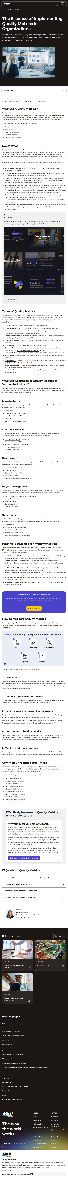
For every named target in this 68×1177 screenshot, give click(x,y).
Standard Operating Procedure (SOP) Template (15, 1086)
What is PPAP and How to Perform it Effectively (15, 1072)
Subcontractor (10, 532)
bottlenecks (11, 192)
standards (49, 154)
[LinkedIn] (19, 1143)
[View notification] (57, 5)
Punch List (8, 530)
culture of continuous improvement (45, 767)
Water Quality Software (8, 1044)
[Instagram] (24, 1143)
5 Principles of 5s (7, 1059)
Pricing (35, 1117)
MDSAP (4, 1095)
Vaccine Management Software (11, 1031)
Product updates (38, 1124)
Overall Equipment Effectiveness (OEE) (17, 413)
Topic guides (10, 9)
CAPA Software (6, 1027)
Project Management (15, 486)
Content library (37, 1140)
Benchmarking (10, 799)
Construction (10, 514)
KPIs (58, 556)
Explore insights (11, 299)
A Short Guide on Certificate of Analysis (13, 1054)
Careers (53, 1144)
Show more (58, 936)
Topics (4, 1051)
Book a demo (37, 1120)
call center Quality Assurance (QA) (28, 350)
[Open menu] (62, 4)
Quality (17, 9)
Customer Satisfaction (12, 439)
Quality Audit (5, 1091)
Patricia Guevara (14, 101)
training (38, 573)
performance (9, 563)
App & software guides (40, 1144)
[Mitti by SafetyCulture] (7, 4)
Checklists (5, 1078)
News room (54, 1147)
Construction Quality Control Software (13, 1035)
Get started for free (34, 608)
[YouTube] (14, 1143)
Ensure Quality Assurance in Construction (14, 1063)
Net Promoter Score (11, 442)
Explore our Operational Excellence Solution (24, 858)
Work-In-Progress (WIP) (13, 421)
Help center (54, 1117)
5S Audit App (5, 1040)
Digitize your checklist (58, 1130)
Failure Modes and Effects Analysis (12, 1099)
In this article (8, 90)
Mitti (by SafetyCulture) (40, 1128)
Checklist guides (38, 1147)
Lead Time (8, 419)
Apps (3, 1023)
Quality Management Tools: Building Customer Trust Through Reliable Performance (25, 1067)
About (53, 1140)
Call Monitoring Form (8, 1082)
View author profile (21, 917)
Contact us (54, 1120)
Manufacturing (11, 400)
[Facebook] (21, 1143)
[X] (16, 1143)
